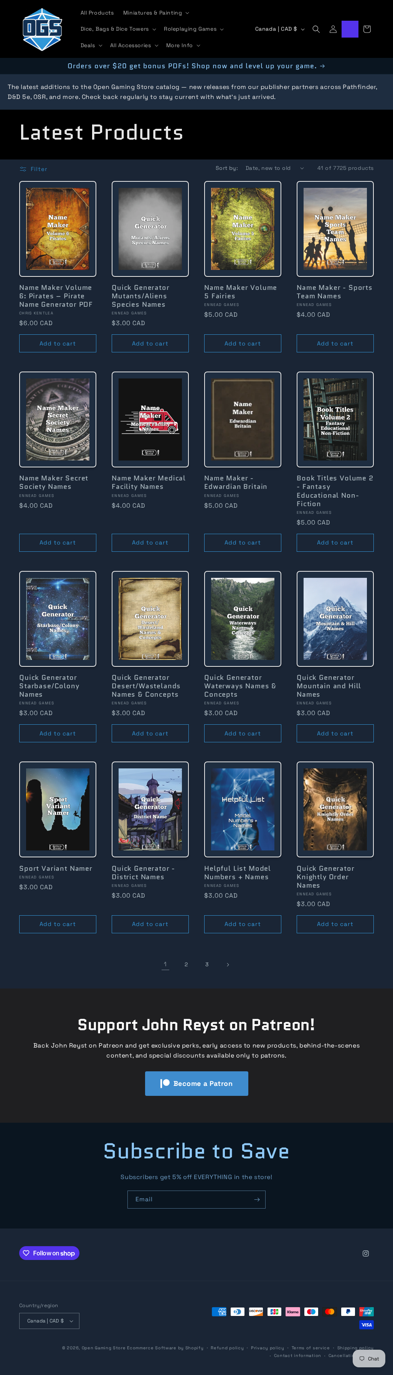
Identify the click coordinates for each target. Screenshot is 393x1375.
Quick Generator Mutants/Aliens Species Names (141, 296)
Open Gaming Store (104, 1347)
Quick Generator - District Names (143, 872)
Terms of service (311, 1347)
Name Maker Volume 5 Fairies (240, 291)
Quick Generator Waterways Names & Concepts (240, 686)
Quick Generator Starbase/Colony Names (49, 686)
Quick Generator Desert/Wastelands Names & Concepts (146, 686)
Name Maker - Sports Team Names (335, 291)
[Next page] (227, 964)
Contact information (297, 1355)
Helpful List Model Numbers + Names (237, 872)
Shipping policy (355, 1347)
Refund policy (227, 1347)
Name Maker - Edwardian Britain (236, 482)
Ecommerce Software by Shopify (165, 1347)
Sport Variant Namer (55, 868)
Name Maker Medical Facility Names (149, 482)
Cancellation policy (351, 1355)
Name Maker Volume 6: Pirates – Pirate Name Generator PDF (56, 296)
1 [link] (165, 964)
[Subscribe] (256, 1200)
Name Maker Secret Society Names (53, 482)
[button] (156, 13)
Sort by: (227, 167)
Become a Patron (203, 1083)
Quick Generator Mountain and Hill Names (329, 686)
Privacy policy (267, 1347)
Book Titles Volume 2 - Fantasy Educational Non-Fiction (335, 491)
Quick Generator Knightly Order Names (326, 877)
